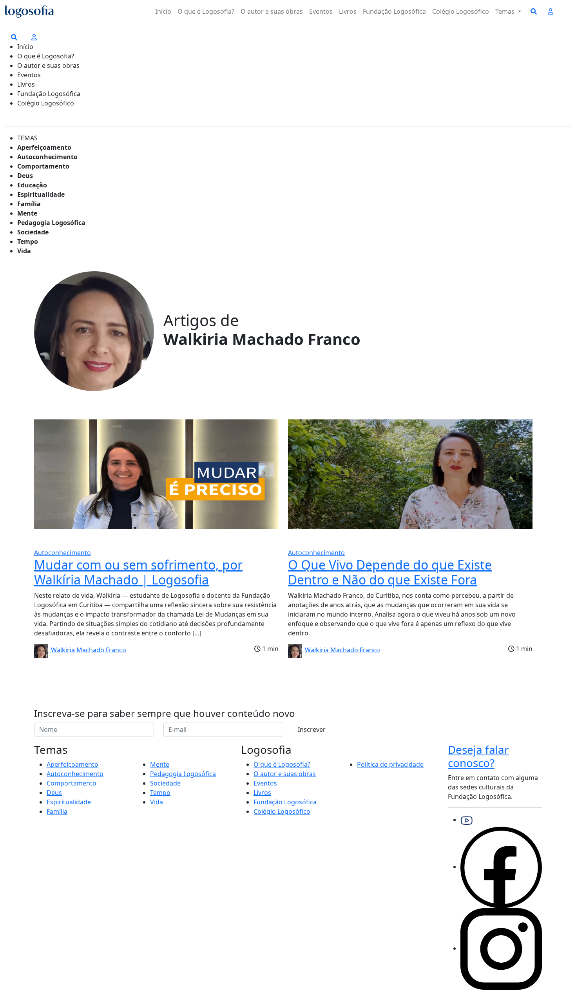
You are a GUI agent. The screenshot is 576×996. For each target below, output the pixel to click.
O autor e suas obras (272, 11)
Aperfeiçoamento (44, 147)
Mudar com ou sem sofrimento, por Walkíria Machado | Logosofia (138, 572)
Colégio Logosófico (460, 11)
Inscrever (312, 729)
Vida (24, 251)
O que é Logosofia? (206, 11)
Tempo (27, 241)
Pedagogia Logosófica (51, 222)
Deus (25, 175)
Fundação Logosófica (394, 11)
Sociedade (33, 232)
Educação (32, 185)
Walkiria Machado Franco (87, 650)
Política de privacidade (390, 764)
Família (29, 204)
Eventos (321, 11)
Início (163, 11)
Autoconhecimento (47, 156)
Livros (348, 11)
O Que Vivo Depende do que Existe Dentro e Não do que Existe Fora (390, 572)
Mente (27, 213)
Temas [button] (505, 11)
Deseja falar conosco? (478, 756)
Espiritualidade (41, 194)
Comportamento (43, 166)
